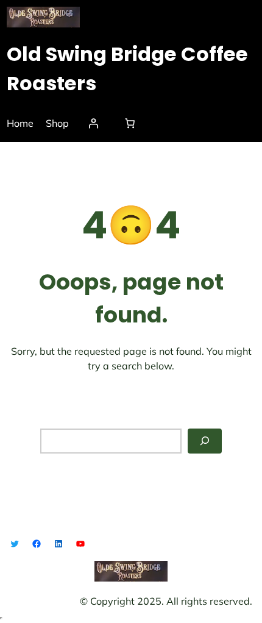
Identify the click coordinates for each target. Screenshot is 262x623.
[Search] (205, 441)
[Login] (93, 123)
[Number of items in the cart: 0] (130, 123)
